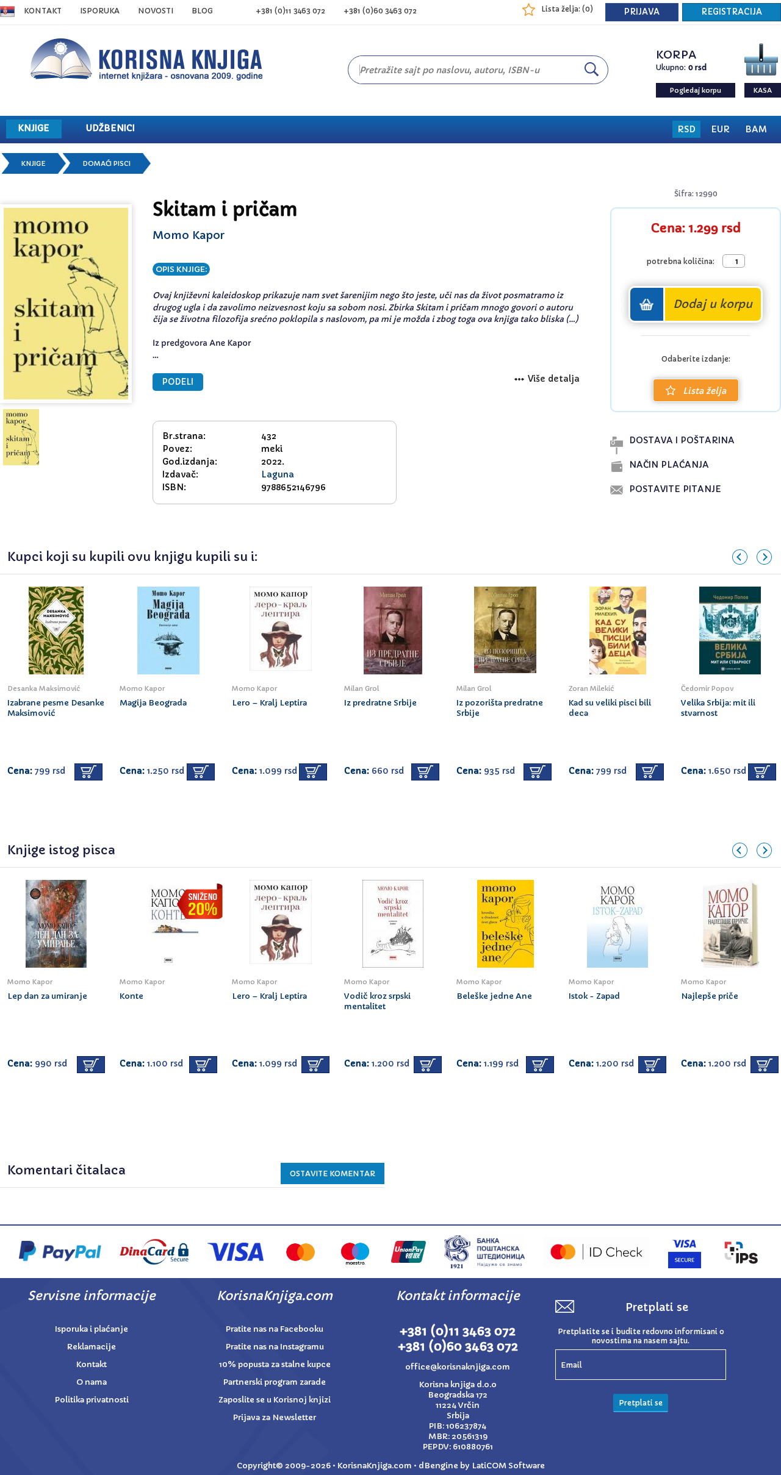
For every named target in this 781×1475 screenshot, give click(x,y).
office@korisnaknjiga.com (457, 1367)
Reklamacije (91, 1346)
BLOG (202, 10)
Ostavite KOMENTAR (332, 1173)
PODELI (177, 382)
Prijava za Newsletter (274, 1417)
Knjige (33, 163)
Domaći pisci (106, 163)
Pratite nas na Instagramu (275, 1346)
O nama (91, 1382)
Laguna (277, 474)
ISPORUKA (100, 10)
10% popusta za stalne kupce (275, 1364)
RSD (686, 129)
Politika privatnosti (92, 1400)
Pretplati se (641, 1402)
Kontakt (43, 10)
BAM (756, 129)
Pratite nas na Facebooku (274, 1329)
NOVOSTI (155, 10)
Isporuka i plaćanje (91, 1329)
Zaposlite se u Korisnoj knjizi (274, 1400)
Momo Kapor (189, 235)
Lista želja (704, 390)
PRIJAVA (642, 12)
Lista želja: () (567, 8)
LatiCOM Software (508, 1465)
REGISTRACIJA (731, 12)
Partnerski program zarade (274, 1382)
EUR (720, 129)
